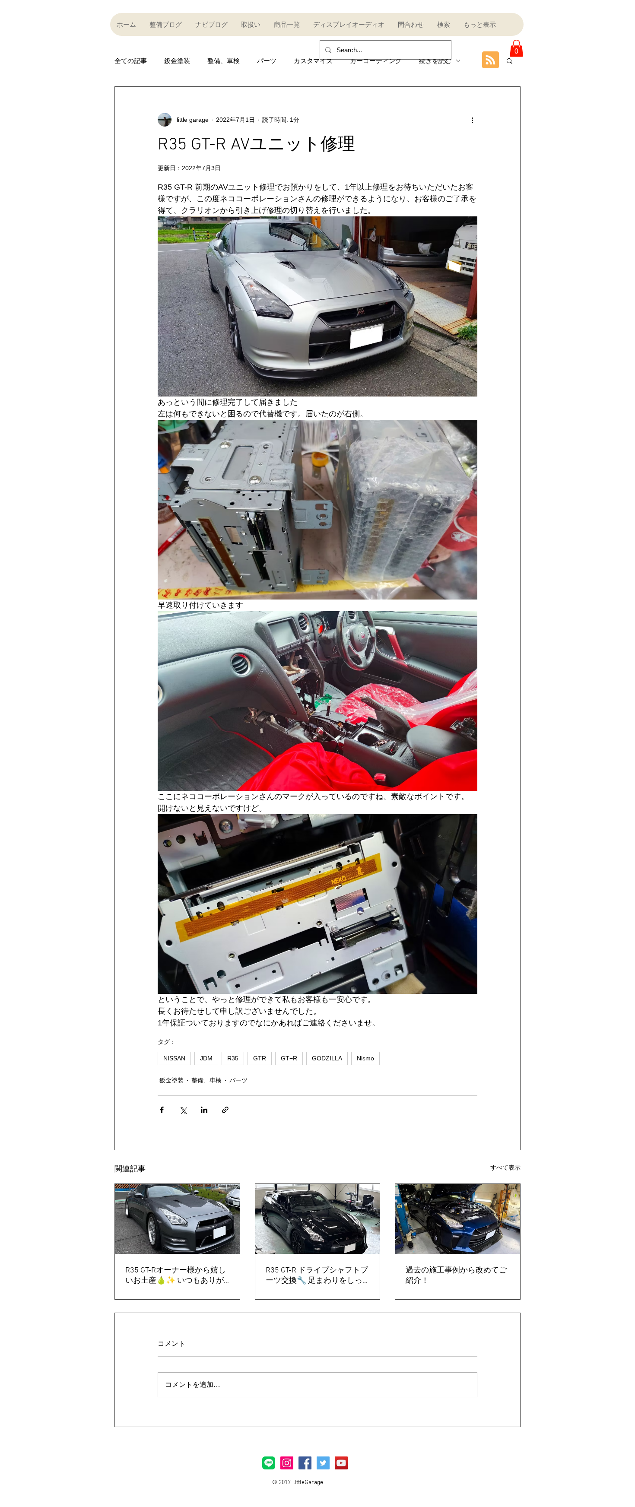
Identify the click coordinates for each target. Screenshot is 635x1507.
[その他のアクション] (472, 119)
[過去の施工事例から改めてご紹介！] (457, 1219)
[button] (516, 48)
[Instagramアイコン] (286, 1462)
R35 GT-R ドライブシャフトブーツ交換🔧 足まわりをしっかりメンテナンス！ (317, 1275)
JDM (206, 1058)
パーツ (266, 60)
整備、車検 (223, 60)
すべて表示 (505, 1167)
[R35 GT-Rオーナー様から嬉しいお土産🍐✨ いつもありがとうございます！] (177, 1219)
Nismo (365, 1058)
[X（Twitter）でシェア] (183, 1110)
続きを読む (435, 60)
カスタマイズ (313, 60)
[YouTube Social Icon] (341, 1462)
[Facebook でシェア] (162, 1110)
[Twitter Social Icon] (323, 1462)
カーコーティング (376, 60)
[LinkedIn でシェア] (204, 1110)
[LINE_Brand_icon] (268, 1462)
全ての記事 (130, 60)
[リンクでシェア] (225, 1110)
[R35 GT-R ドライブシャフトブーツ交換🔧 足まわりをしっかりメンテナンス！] (317, 1219)
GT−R (289, 1058)
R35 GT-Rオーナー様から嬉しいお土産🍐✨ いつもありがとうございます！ (175, 1275)
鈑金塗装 (177, 60)
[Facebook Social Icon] (304, 1462)
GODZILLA (327, 1058)
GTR (259, 1058)
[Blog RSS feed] (490, 60)
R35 (232, 1058)
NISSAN (174, 1058)
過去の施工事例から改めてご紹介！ (456, 1275)
